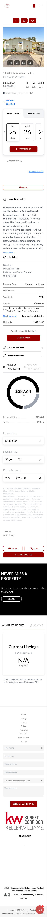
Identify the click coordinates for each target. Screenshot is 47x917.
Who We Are (23, 738)
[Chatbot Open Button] (40, 909)
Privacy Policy (7, 914)
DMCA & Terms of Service (26, 914)
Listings (23, 718)
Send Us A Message (23, 804)
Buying (23, 722)
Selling (23, 726)
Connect (23, 741)
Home (23, 715)
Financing (24, 730)
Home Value (23, 734)
